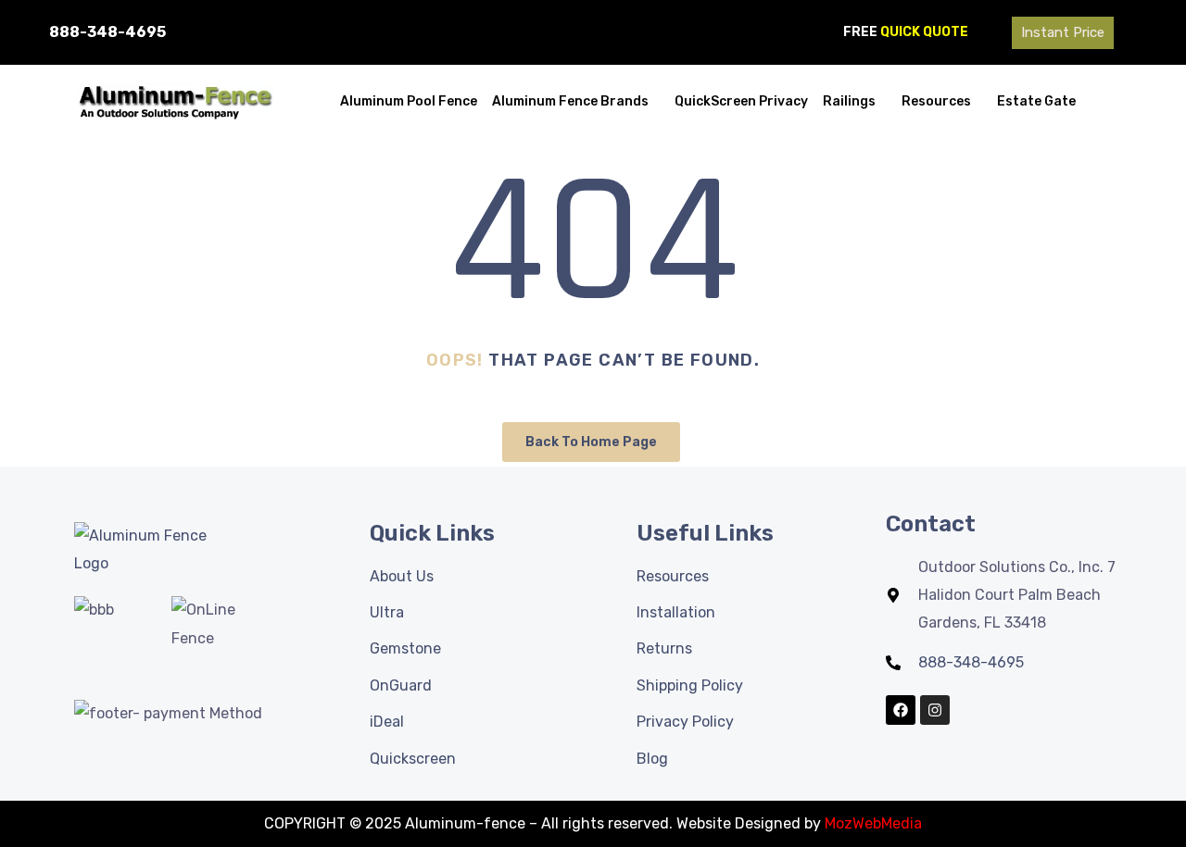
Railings (849, 101)
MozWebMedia (873, 823)
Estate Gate (1036, 101)
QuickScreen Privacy (741, 101)
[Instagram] (935, 710)
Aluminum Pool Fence (408, 101)
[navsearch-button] (1150, 27)
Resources (936, 101)
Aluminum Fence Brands (570, 101)
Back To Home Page (591, 442)
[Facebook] (900, 710)
